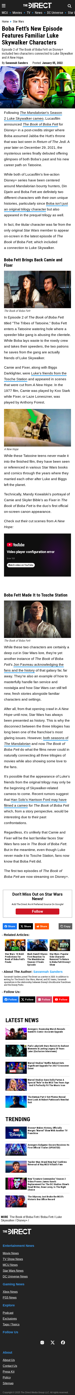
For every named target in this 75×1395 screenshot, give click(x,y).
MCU (5, 13)
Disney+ (22, 1220)
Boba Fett (47, 1216)
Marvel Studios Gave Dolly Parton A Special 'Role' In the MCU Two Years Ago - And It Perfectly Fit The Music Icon (48, 1083)
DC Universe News (15, 1276)
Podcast (8, 1312)
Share (11, 926)
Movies (17, 13)
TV (28, 13)
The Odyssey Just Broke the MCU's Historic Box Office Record (46, 1198)
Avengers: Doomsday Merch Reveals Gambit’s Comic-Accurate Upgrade (46, 1030)
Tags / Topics (11, 1324)
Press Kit (8, 1371)
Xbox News (10, 1291)
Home (5, 21)
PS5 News (10, 1297)
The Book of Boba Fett (40, 124)
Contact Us (10, 1365)
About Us (9, 1360)
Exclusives (10, 1318)
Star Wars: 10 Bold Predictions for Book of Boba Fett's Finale (15, 958)
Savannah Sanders (16, 63)
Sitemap (8, 1383)
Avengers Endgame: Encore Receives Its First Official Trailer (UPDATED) (48, 1146)
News (38, 13)
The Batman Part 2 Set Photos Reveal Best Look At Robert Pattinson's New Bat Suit (48, 1100)
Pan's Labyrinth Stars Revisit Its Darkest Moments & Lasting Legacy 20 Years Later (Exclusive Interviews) (48, 1049)
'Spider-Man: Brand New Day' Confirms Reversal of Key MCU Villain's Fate (47, 1163)
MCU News (10, 1264)
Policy (7, 1377)
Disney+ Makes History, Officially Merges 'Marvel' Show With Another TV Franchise (48, 1131)
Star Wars (18, 21)
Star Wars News (13, 1270)
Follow (12, 999)
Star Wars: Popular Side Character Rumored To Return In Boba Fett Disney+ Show (60, 959)
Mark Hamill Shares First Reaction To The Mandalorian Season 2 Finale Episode (37, 959)
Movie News (11, 1253)
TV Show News (13, 1259)
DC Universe (55, 13)
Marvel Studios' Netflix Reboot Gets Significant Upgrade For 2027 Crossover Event (48, 1066)
